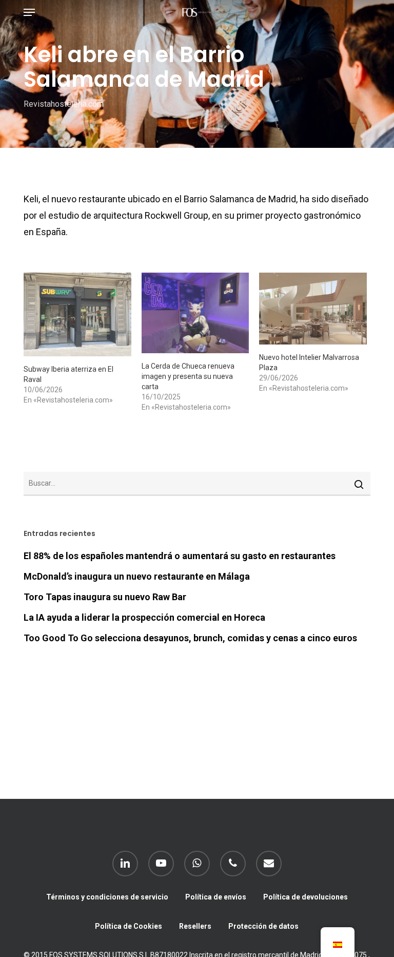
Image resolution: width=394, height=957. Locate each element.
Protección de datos (263, 926)
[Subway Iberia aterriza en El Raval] (77, 314)
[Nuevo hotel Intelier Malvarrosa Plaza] (313, 308)
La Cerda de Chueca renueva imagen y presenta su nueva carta (188, 376)
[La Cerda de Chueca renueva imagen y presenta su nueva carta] (195, 313)
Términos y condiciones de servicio (107, 897)
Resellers (195, 926)
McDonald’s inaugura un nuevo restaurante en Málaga (137, 576)
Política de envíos (215, 897)
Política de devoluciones (305, 897)
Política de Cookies (128, 926)
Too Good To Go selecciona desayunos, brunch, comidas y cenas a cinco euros (190, 638)
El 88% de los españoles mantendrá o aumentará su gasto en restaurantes (180, 555)
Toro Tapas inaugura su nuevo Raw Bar (105, 596)
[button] (29, 12)
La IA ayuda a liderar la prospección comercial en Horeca (144, 617)
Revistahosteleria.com (64, 104)
